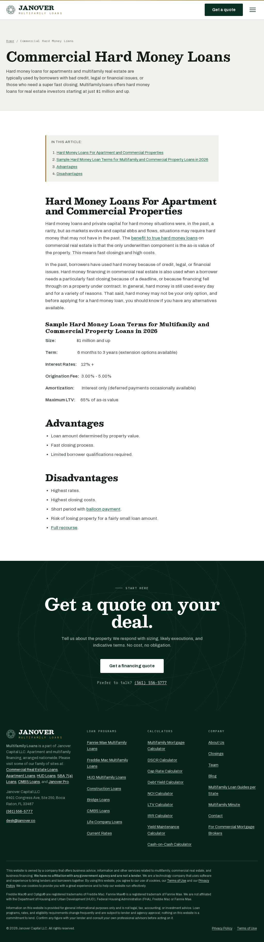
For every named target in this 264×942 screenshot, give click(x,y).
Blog (212, 776)
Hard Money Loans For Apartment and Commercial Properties (109, 153)
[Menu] (253, 9)
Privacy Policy (222, 928)
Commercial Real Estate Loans (32, 770)
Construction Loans (104, 789)
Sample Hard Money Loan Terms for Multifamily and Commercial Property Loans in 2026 (132, 159)
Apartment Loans (20, 776)
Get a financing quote (132, 665)
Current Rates (99, 833)
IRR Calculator (160, 816)
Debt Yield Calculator (165, 782)
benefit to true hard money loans (164, 238)
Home (10, 41)
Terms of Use (176, 880)
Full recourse (64, 527)
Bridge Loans (98, 800)
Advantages (66, 167)
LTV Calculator (160, 805)
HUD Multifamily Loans (106, 777)
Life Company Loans (104, 822)
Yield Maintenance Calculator (163, 830)
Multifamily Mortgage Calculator (166, 745)
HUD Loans (46, 776)
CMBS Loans (29, 782)
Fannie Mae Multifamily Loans (107, 745)
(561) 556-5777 (150, 682)
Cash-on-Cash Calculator (169, 844)
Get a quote (223, 9)
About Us (216, 742)
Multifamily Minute (224, 805)
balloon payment (103, 509)
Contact (215, 816)
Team (213, 765)
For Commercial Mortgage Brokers (231, 830)
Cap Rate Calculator (165, 771)
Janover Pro (58, 782)
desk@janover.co (20, 821)
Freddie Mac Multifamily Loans (107, 763)
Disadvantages (69, 174)
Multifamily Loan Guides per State (232, 790)
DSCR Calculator (162, 760)
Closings (216, 754)
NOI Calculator (160, 793)
